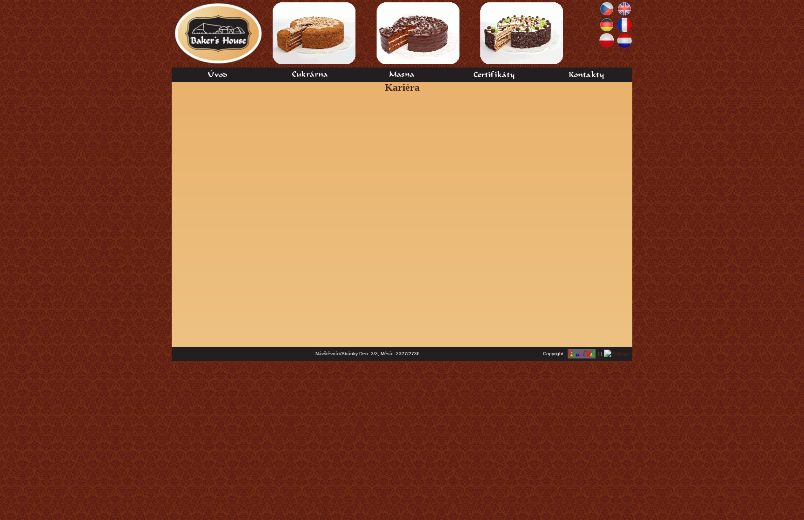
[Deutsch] (607, 24)
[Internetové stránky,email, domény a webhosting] (582, 353)
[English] (624, 8)
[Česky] (607, 8)
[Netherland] (624, 40)
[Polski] (607, 40)
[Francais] (624, 24)
